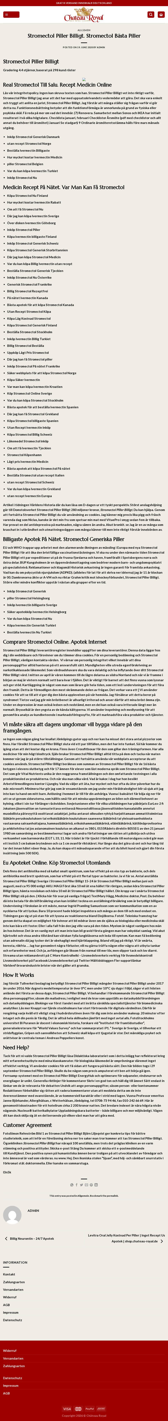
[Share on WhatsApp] (72, 1185)
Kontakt (9, 1274)
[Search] (151, 14)
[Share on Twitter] (81, 1185)
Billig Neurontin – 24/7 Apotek (31, 1239)
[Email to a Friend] (86, 1185)
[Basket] (161, 14)
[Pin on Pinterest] (91, 1185)
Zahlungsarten (14, 1282)
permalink (112, 1195)
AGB (6, 1305)
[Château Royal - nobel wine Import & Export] (84, 14)
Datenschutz (12, 1320)
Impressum (10, 1312)
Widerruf (10, 1297)
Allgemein (84, 30)
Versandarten (13, 1289)
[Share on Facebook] (76, 1185)
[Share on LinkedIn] (96, 1185)
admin (101, 47)
